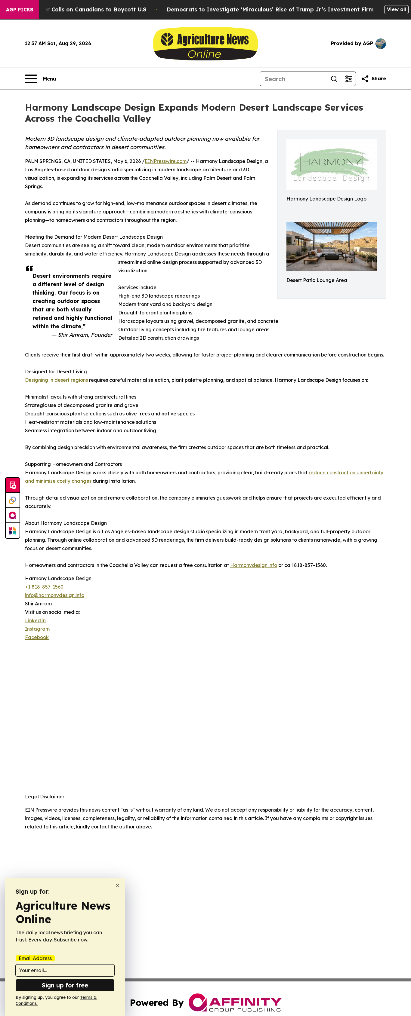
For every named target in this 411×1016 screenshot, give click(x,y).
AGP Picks (19, 10)
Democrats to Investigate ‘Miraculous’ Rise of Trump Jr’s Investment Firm (270, 9)
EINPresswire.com (166, 161)
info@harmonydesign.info (54, 595)
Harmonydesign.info (253, 565)
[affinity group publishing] (13, 515)
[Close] (117, 885)
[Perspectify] (13, 500)
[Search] (334, 79)
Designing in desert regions (56, 380)
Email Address (35, 958)
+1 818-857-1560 (44, 587)
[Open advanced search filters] (348, 79)
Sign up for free (65, 985)
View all (396, 9)
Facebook (37, 637)
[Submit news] (13, 485)
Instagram (37, 629)
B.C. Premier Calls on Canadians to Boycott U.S (81, 9)
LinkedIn (35, 620)
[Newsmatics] (13, 530)
